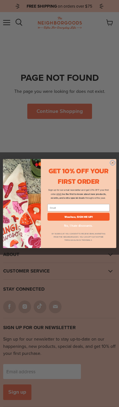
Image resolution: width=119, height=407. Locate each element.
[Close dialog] (112, 162)
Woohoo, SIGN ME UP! (78, 217)
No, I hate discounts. (78, 225)
